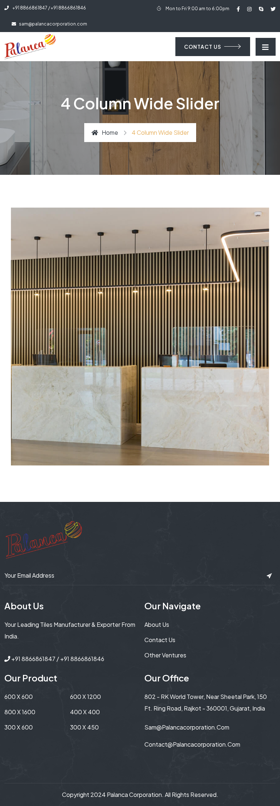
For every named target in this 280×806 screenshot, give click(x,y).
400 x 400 (85, 712)
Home (110, 132)
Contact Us (159, 640)
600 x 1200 (85, 696)
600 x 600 (18, 696)
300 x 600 (18, 727)
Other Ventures (165, 655)
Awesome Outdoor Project (88, 225)
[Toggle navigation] (266, 47)
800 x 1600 (19, 712)
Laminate (36, 241)
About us (156, 624)
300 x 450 (84, 727)
